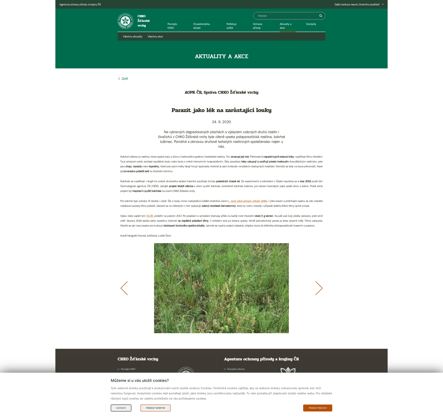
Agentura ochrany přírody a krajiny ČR (80, 4)
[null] (123, 78)
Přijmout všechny (318, 408)
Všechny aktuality (132, 36)
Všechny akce (155, 36)
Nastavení (121, 408)
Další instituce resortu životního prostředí (357, 4)
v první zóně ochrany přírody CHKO (247, 200)
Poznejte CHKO (128, 369)
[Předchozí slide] (124, 288)
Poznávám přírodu (236, 369)
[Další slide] (319, 288)
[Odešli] (321, 15)
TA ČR (149, 215)
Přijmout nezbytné (155, 408)
